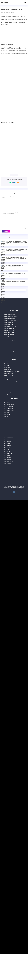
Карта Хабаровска (8, 453)
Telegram (15, 182)
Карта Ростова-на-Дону (9, 420)
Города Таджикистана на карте (10, 345)
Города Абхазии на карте (9, 314)
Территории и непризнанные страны (12, 371)
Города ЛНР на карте (8, 336)
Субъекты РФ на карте (8, 369)
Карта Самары (7, 412)
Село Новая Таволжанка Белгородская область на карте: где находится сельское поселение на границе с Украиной (15, 267)
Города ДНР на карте (8, 324)
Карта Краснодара (8, 433)
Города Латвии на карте (9, 332)
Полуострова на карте (8, 394)
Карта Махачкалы (7, 459)
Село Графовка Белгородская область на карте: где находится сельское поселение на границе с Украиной (16, 258)
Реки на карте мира (8, 383)
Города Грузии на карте (9, 322)
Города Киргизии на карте (9, 328)
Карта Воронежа (7, 429)
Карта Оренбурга (7, 465)
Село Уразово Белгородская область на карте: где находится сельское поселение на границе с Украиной (16, 242)
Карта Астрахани (7, 474)
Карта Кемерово (7, 463)
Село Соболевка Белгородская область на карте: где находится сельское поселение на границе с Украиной (16, 275)
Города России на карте (9, 342)
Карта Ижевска (7, 455)
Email (3, 206)
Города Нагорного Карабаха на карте (12, 340)
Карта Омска (6, 422)
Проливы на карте (8, 392)
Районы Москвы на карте (9, 379)
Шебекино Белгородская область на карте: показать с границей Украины (15, 282)
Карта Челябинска (8, 424)
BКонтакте (14, 492)
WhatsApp (10, 182)
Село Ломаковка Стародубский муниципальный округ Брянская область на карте (16, 250)
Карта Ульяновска (8, 451)
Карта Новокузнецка (8, 461)
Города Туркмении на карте (10, 347)
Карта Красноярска (8, 435)
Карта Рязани (7, 467)
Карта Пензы (6, 471)
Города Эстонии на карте (9, 353)
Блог (5, 307)
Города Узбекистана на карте (10, 349)
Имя (3, 200)
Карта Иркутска (7, 449)
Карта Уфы (6, 416)
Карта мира (4, 2)
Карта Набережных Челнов (10, 476)
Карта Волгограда (8, 418)
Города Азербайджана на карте (10, 316)
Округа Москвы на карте (9, 377)
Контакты (6, 304)
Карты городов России (14, 175)
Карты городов (7, 363)
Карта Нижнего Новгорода (9, 410)
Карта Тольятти (7, 447)
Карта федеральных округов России (11, 381)
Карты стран (6, 365)
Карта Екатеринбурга (8, 408)
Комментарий (5, 215)
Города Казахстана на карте (10, 326)
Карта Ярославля (7, 457)
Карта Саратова (7, 445)
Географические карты (9, 375)
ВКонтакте (13, 182)
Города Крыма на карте (9, 330)
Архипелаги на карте (8, 373)
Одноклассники (18, 182)
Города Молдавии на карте (9, 338)
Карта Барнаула (7, 441)
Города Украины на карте (9, 351)
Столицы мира (7, 367)
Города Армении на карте (9, 318)
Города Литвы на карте (9, 334)
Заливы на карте (7, 390)
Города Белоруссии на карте (10, 320)
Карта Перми (6, 426)
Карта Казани (7, 414)
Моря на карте (7, 388)
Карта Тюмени (7, 443)
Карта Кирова (7, 478)
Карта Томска (7, 439)
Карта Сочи (6, 431)
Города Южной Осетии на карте (11, 355)
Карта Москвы (7, 402)
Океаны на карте (7, 386)
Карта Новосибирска (8, 406)
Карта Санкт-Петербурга (9, 404)
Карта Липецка (7, 469)
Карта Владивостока (8, 437)
